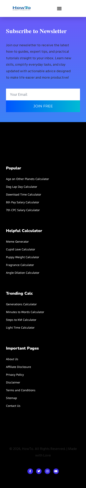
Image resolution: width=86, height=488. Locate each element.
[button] (59, 8)
